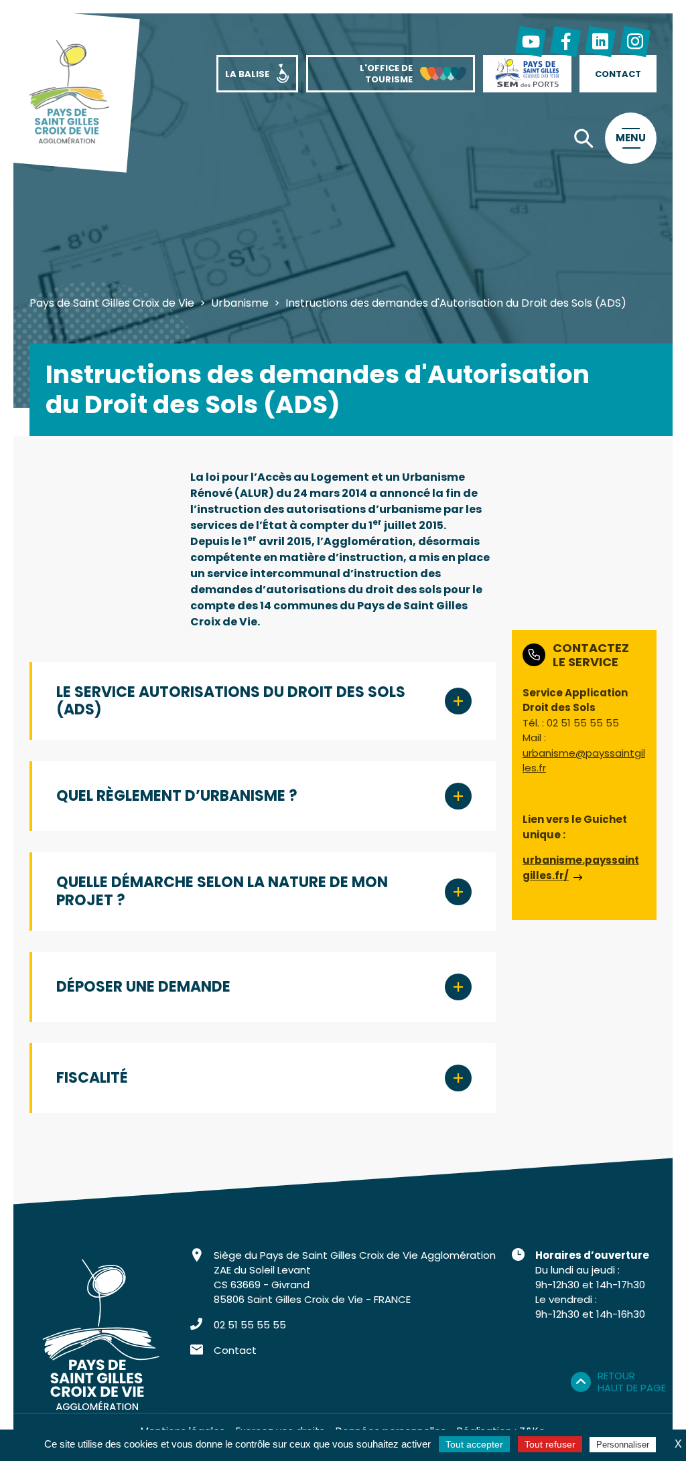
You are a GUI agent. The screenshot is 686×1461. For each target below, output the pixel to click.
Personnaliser (622, 1445)
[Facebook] (565, 41)
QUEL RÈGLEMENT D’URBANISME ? (176, 795)
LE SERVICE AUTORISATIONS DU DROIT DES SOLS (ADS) (230, 701)
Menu (631, 138)
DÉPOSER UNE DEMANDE (143, 986)
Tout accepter (474, 1444)
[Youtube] (530, 41)
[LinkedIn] (600, 41)
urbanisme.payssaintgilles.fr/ (581, 867)
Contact (235, 1350)
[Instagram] (635, 41)
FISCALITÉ (92, 1077)
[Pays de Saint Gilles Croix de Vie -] (69, 93)
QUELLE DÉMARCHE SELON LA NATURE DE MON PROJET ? (222, 891)
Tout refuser (550, 1444)
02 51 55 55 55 (250, 1325)
